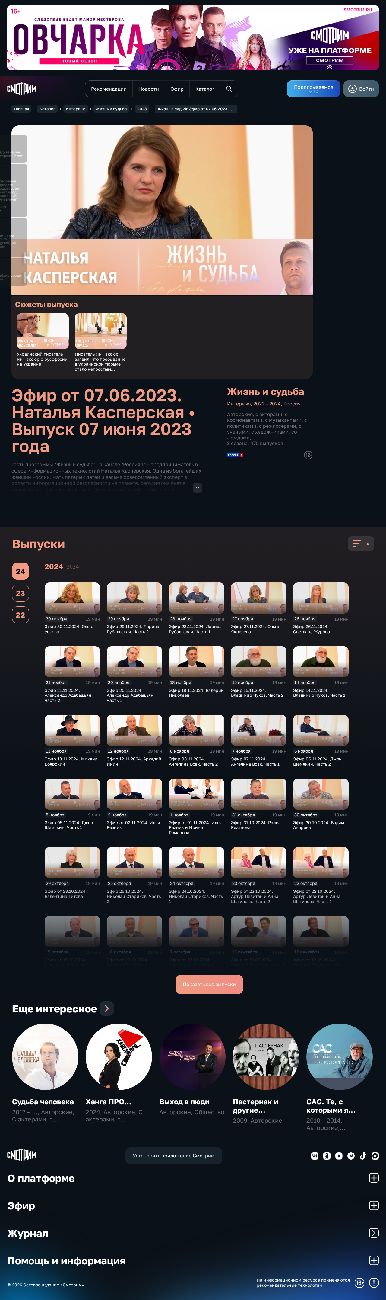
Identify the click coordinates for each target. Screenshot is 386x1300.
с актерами (268, 414)
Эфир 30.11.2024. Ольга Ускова (69, 629)
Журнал (27, 1233)
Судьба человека (43, 1101)
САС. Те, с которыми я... (331, 1105)
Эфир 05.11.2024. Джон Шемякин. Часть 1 (69, 825)
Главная (21, 108)
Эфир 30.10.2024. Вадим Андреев (318, 825)
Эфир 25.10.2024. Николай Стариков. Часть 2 (134, 896)
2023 (142, 108)
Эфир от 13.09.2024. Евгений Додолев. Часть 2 (258, 962)
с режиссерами (277, 426)
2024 (73, 566)
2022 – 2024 (267, 404)
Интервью (75, 108)
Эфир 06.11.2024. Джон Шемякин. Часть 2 (317, 761)
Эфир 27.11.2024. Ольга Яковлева (255, 629)
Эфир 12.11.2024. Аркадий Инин (134, 761)
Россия (292, 404)
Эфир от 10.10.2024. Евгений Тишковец (128, 962)
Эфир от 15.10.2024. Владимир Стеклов (65, 962)
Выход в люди (184, 1101)
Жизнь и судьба (111, 108)
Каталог (47, 108)
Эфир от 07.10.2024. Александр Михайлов (191, 962)
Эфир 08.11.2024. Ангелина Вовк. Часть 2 (193, 761)
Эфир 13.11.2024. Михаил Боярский (71, 761)
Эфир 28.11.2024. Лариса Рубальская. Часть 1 (195, 629)
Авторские (240, 414)
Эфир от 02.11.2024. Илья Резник (133, 825)
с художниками (270, 432)
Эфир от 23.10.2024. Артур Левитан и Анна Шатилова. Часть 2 (254, 896)
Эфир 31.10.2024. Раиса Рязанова (256, 825)
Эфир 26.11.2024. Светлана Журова (311, 629)
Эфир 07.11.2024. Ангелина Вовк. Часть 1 (255, 761)
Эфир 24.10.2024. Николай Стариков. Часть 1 (196, 896)
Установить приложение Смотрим (174, 1156)
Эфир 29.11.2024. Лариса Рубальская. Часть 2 (133, 629)
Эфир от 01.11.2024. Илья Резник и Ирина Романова (195, 827)
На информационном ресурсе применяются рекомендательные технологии (303, 1283)
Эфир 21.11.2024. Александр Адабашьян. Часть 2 (69, 695)
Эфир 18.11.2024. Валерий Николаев (196, 693)
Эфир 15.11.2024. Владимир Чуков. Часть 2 (257, 693)
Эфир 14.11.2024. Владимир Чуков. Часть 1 (319, 693)
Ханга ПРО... (108, 1101)
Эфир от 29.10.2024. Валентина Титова (66, 894)
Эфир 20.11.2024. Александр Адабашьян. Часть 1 (131, 695)
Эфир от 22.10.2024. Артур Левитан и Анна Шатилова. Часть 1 (316, 896)
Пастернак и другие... (255, 1105)
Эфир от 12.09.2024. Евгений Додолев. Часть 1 (320, 962)
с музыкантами (283, 420)
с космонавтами (257, 417)
